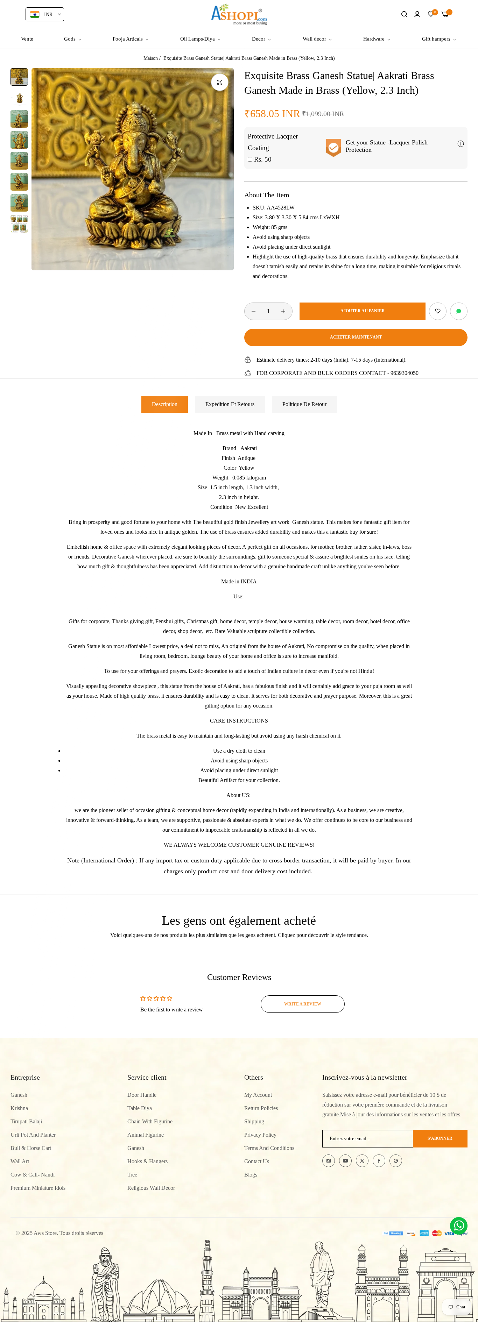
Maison (150, 58)
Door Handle (141, 1095)
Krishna (19, 1108)
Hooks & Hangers (147, 1161)
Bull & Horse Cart (30, 1148)
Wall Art (19, 1161)
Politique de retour (304, 404)
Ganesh (18, 1095)
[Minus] (253, 311)
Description (164, 404)
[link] (73, 39)
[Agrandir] (220, 82)
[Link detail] (328, 1160)
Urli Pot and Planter (33, 1135)
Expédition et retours (229, 404)
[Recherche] (404, 14)
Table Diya (139, 1108)
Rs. (262, 159)
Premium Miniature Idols (37, 1188)
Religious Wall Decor (151, 1188)
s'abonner (440, 1138)
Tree (132, 1175)
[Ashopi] (239, 14)
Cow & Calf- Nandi (32, 1175)
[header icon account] (417, 14)
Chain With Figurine (150, 1121)
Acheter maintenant (356, 337)
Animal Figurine (145, 1135)
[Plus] (283, 311)
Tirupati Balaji (26, 1121)
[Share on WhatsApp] (459, 311)
